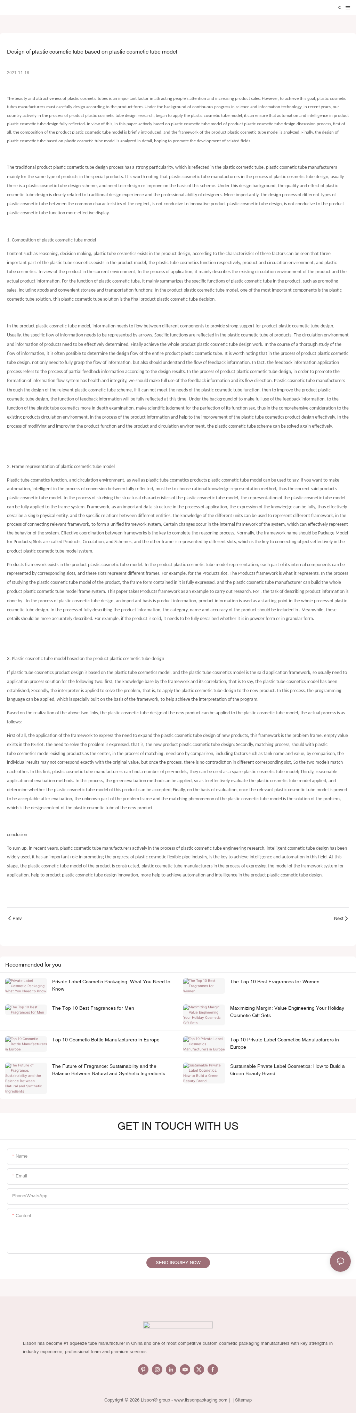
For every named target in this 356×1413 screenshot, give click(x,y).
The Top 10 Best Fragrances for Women (274, 981)
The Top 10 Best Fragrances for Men (93, 1008)
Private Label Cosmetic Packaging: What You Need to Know (111, 985)
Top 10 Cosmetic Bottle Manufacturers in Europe (106, 1039)
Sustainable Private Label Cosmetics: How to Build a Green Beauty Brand (287, 1069)
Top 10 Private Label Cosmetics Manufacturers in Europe (284, 1043)
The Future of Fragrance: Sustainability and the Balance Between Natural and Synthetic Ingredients (108, 1069)
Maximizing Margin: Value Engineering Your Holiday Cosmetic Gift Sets (287, 1011)
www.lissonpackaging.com (200, 1400)
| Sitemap (241, 1400)
